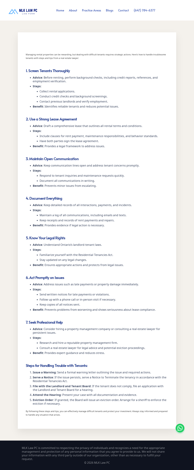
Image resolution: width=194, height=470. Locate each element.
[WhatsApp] (180, 428)
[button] (102, 10)
